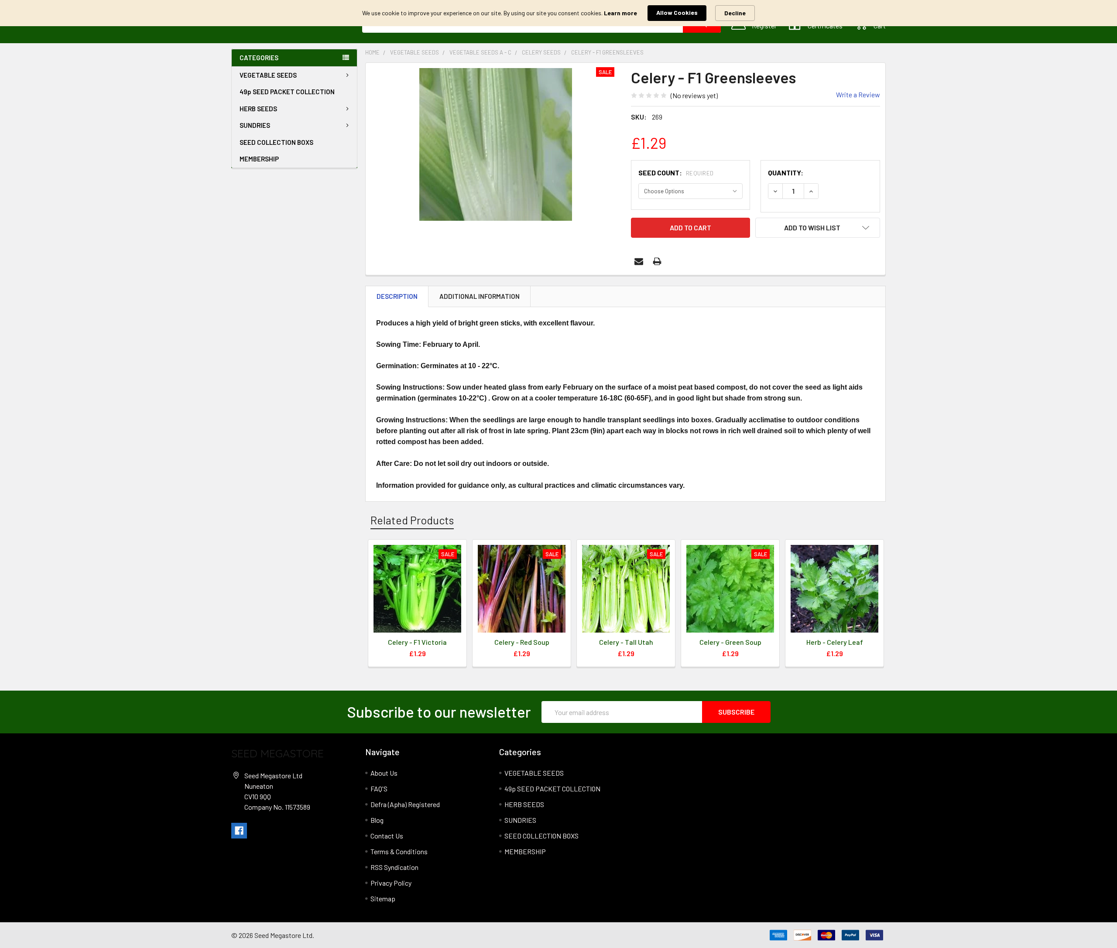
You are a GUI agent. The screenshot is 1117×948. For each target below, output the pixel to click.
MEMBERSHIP (259, 159)
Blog (377, 820)
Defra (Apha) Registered (405, 804)
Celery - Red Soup (521, 642)
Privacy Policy (390, 883)
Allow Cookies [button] (677, 12)
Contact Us (386, 836)
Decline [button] (735, 13)
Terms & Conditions (399, 851)
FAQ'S (378, 788)
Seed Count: (676, 172)
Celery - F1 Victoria (417, 642)
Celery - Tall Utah (626, 642)
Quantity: (785, 172)
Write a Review (858, 94)
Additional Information (479, 296)
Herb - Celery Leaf (834, 642)
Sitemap (382, 898)
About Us (383, 773)
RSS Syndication (394, 867)
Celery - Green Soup (730, 642)
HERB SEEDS (258, 109)
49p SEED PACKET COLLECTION (287, 92)
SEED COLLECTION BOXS (276, 142)
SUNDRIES (255, 125)
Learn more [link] (620, 13)
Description (397, 296)
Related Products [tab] (412, 520)
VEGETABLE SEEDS (268, 75)
